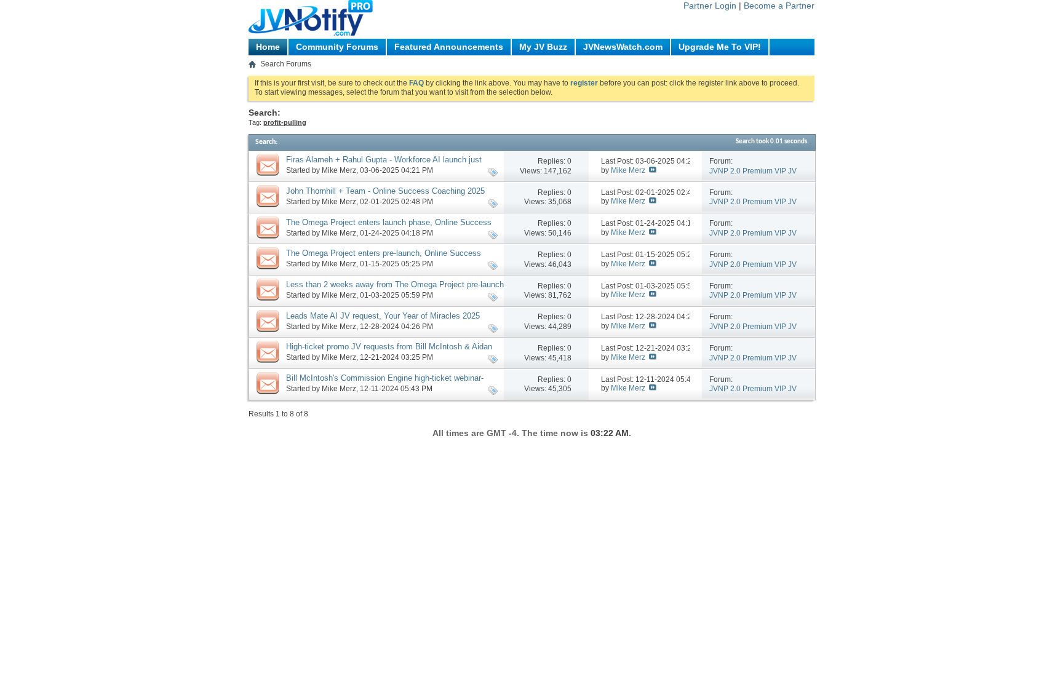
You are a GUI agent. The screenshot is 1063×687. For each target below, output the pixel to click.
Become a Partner (779, 5)
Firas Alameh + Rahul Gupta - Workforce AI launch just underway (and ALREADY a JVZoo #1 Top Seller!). (384, 165)
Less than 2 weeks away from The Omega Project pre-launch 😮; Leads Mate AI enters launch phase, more (395, 290)
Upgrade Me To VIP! (720, 47)
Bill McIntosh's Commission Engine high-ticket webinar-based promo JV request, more (385, 383)
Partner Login (709, 5)
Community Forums (337, 47)
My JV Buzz (543, 47)
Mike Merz (339, 170)
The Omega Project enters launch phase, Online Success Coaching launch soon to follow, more (389, 227)
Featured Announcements (448, 47)
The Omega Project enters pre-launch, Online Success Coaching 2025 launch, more (383, 258)
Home (268, 47)
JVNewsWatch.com (623, 47)
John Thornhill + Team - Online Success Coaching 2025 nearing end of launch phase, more (385, 196)
